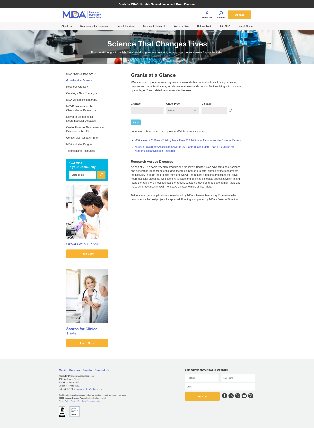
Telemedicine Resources (80, 150)
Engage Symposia (124, 9)
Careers (74, 369)
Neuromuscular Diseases (94, 26)
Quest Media (246, 26)
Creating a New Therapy (80, 93)
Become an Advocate (126, 8)
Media (63, 369)
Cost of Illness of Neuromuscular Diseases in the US (85, 129)
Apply (136, 122)
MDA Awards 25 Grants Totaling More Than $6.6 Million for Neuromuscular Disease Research (189, 140)
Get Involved (204, 26)
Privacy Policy (64, 401)
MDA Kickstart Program (172, 16)
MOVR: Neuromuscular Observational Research (80, 108)
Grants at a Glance (79, 80)
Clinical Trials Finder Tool (128, 10)
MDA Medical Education (80, 73)
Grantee (136, 103)
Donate (239, 14)
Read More (87, 253)
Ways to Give (181, 26)
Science (154, 26)
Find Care (207, 17)
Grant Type (173, 103)
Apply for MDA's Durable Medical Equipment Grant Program (157, 3)
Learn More (87, 343)
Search (221, 17)
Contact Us (102, 369)
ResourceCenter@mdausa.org (87, 389)
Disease (206, 103)
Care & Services (126, 26)
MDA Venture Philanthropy (173, 10)
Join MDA (225, 26)
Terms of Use (75, 401)
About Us (66, 26)
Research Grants (76, 86)
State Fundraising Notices (91, 401)
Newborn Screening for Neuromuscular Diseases (81, 118)
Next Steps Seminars (126, 15)
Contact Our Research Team (82, 137)
